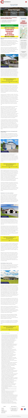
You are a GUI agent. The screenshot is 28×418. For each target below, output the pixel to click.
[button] (26, 1)
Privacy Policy (11, 416)
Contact (2, 408)
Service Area (3, 412)
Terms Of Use (14, 416)
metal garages (10, 133)
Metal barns (2, 199)
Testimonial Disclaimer (18, 416)
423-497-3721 (14, 5)
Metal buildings (3, 264)
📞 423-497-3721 (9, 80)
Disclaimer (8, 416)
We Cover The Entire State (5, 333)
